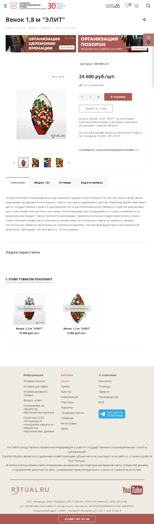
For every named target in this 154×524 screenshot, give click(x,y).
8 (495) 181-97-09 (109, 136)
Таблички (67, 418)
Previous (14, 162)
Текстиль (67, 402)
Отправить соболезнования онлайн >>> (109, 150)
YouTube (132, 490)
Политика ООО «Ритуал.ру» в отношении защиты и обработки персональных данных (38, 424)
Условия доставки (35, 386)
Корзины (67, 407)
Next (69, 162)
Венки (65, 381)
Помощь (104, 386)
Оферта (104, 391)
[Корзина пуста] (137, 6)
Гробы (65, 386)
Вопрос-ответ (32, 400)
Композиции (69, 397)
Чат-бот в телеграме (114, 414)
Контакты (105, 381)
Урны (64, 428)
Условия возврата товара (35, 393)
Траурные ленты (72, 413)
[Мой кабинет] (117, 6)
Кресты (66, 391)
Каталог (67, 375)
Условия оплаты (34, 381)
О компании (107, 375)
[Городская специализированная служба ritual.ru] (38, 6)
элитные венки (89, 122)
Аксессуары (68, 423)
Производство (109, 397)
